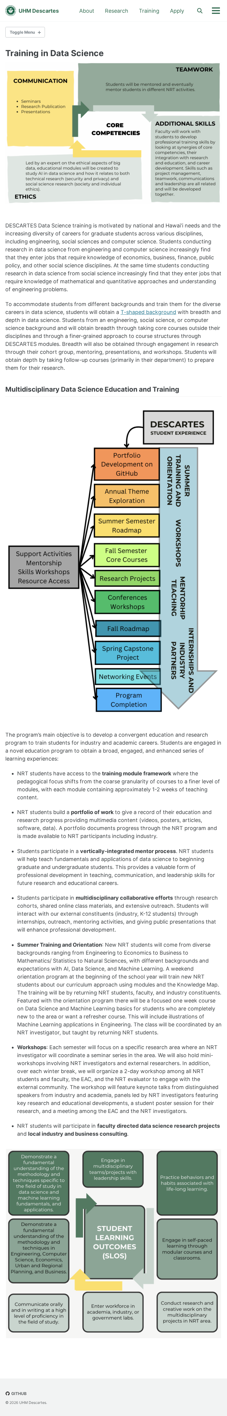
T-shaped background (148, 312)
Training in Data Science (54, 53)
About (86, 11)
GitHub (18, 1393)
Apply (177, 11)
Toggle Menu (22, 32)
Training (149, 11)
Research (116, 11)
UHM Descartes (39, 11)
